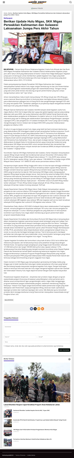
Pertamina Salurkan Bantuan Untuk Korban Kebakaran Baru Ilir (32, 439)
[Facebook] (31, 308)
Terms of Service (20, 455)
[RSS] (42, 308)
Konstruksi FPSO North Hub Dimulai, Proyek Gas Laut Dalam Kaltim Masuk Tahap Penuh (39, 420)
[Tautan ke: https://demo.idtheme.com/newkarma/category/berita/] (69, 359)
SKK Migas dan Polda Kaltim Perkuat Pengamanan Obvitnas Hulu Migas (35, 429)
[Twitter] (35, 308)
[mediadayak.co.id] (37, 2)
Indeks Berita (31, 455)
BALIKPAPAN (9, 300)
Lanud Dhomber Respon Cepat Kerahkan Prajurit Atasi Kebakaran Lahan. (32, 405)
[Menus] (3, 2)
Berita (10, 13)
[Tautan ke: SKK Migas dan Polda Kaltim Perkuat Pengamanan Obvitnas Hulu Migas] (8, 432)
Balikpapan (8, 18)
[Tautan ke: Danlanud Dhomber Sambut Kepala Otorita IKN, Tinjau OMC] (8, 413)
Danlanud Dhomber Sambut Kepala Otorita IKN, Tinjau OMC (31, 410)
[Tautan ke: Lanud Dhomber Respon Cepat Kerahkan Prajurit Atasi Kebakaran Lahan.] (37, 382)
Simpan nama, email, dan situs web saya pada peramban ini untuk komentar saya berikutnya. (34, 346)
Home (5, 13)
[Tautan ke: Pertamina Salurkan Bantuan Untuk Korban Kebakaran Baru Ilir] (8, 442)
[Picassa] (38, 308)
